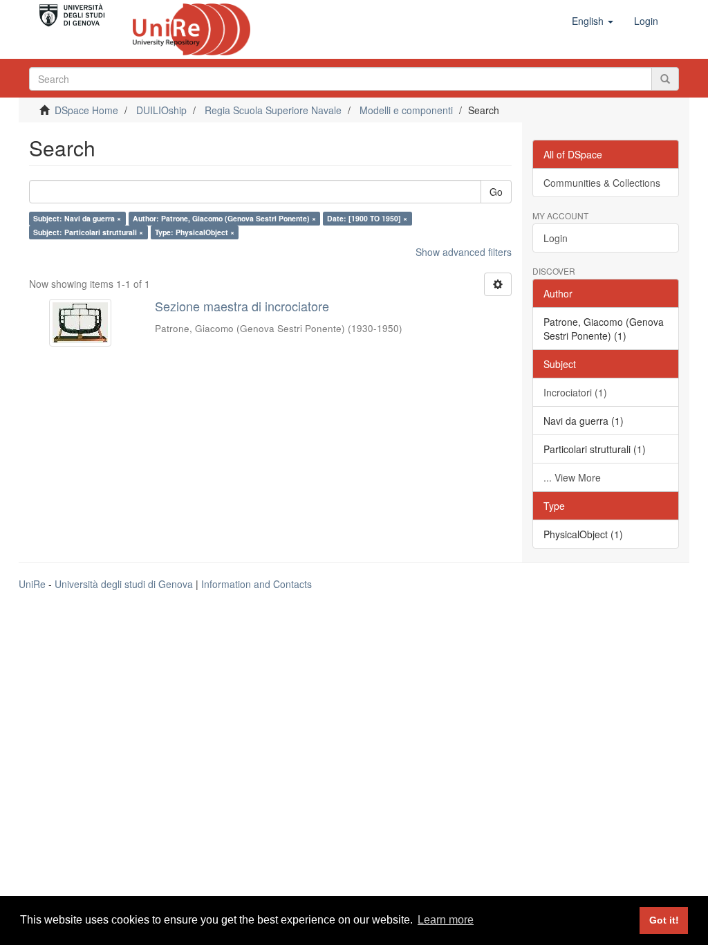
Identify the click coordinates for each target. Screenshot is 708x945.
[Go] (665, 79)
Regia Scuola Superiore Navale (273, 110)
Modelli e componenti (406, 110)
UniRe (32, 584)
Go (496, 192)
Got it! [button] (664, 920)
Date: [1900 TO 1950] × (367, 218)
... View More (572, 477)
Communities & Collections (601, 183)
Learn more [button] (446, 920)
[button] (592, 20)
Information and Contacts (256, 584)
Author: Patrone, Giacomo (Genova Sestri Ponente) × (224, 218)
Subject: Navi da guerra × (77, 218)
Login (555, 238)
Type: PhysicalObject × (194, 232)
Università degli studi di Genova (124, 584)
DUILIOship (161, 110)
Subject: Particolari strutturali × (88, 232)
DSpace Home (86, 110)
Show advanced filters (464, 252)
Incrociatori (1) (575, 392)
